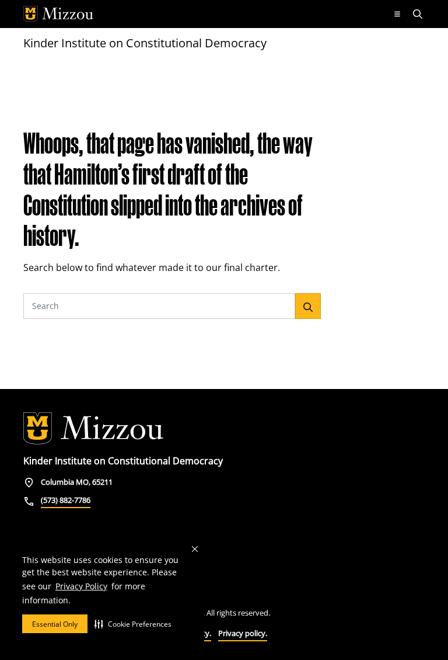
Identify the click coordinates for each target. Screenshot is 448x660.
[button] (133, 623)
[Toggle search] (419, 14)
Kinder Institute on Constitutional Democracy (145, 43)
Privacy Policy (81, 586)
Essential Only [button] (55, 624)
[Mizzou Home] (202, 14)
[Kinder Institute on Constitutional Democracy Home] (93, 428)
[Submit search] (308, 306)
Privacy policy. (242, 633)
